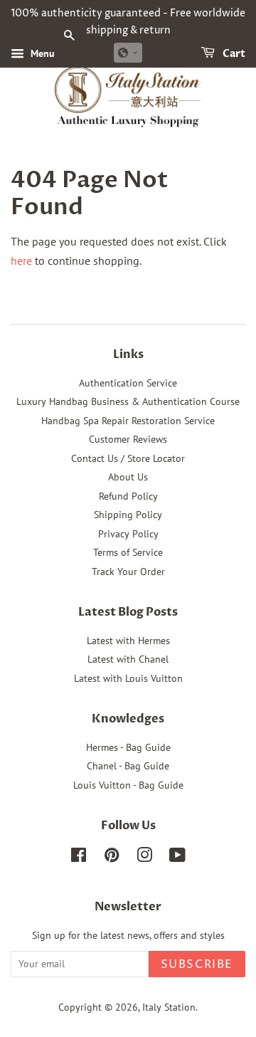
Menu (41, 53)
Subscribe (197, 964)
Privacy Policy (128, 533)
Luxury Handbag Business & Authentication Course (128, 401)
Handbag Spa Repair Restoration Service (128, 420)
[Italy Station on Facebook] (78, 857)
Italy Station (169, 1007)
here (21, 260)
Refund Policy (128, 496)
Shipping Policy (128, 514)
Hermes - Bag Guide (128, 747)
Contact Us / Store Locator (128, 458)
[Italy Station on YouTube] (177, 857)
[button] (128, 53)
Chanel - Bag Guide (128, 765)
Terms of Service (128, 552)
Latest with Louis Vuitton (128, 678)
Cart (232, 53)
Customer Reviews (128, 439)
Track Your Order (128, 571)
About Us (128, 476)
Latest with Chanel (128, 659)
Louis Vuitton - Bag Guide (128, 785)
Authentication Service (128, 383)
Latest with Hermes (128, 640)
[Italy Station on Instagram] (144, 857)
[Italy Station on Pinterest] (111, 857)
